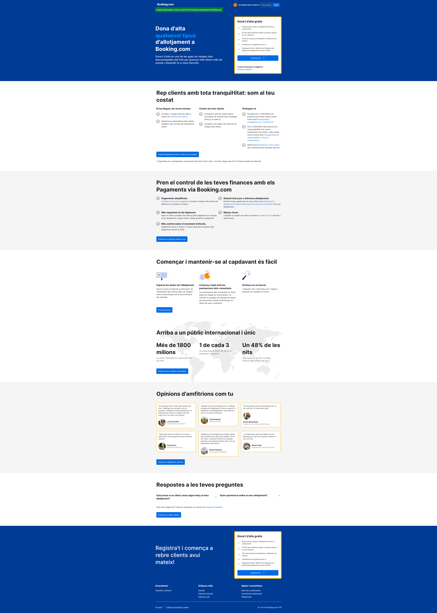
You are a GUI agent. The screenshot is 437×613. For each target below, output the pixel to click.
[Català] (235, 5)
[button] (189, 9)
